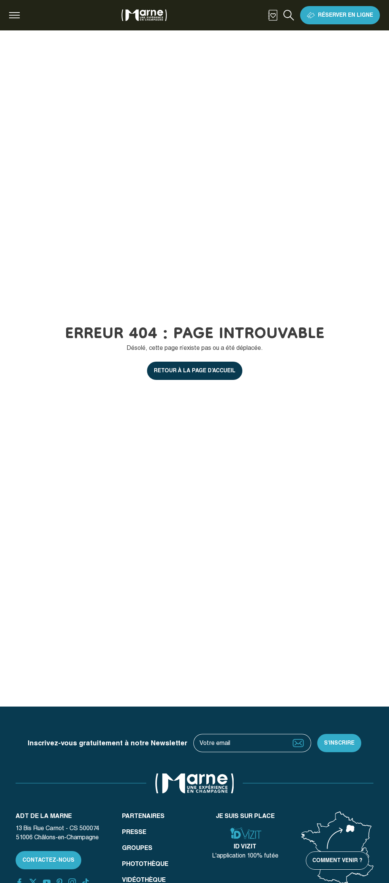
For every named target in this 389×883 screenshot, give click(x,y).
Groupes (137, 847)
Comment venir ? (337, 860)
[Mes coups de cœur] (272, 15)
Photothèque (145, 863)
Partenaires (143, 815)
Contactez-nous (48, 860)
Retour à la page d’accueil (195, 370)
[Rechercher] (288, 15)
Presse (134, 831)
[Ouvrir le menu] (14, 15)
